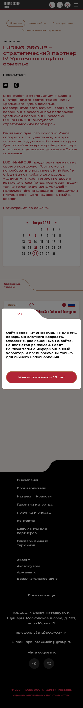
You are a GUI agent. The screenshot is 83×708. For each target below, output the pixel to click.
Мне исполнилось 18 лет (41, 377)
